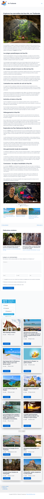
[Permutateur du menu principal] (42, 3)
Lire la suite (6, 343)
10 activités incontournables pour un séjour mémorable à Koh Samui (9, 216)
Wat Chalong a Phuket (9, 332)
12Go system (9, 316)
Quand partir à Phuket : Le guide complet (31, 362)
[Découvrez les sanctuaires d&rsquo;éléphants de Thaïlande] (22, 211)
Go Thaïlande (12, 3)
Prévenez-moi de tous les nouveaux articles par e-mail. (14, 284)
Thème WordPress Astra (30, 494)
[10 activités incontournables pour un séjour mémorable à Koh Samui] (9, 211)
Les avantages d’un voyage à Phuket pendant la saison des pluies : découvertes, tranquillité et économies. (11, 417)
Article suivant (40, 225)
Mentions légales (5, 486)
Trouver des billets (9, 314)
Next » (23, 431)
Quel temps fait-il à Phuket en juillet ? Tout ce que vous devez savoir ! (11, 363)
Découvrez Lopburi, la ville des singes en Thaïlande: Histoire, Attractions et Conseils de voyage (31, 247)
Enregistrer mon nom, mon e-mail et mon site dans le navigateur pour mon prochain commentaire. (22, 279)
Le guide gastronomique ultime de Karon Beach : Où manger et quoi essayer (31, 416)
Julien (5, 334)
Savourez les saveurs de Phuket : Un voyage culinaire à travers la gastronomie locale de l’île (32, 334)
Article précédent (4, 225)
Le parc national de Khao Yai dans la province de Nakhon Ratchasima (11, 247)
